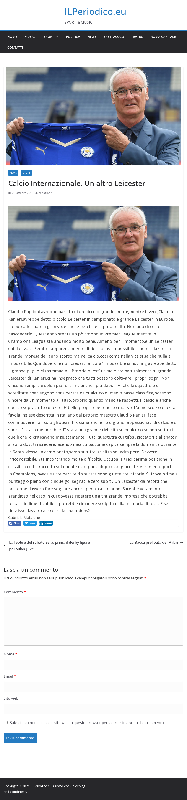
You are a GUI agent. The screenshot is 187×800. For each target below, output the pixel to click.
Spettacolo (114, 36)
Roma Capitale (163, 36)
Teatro (137, 36)
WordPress (18, 792)
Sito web (11, 698)
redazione (45, 193)
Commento (15, 591)
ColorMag (77, 786)
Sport (49, 36)
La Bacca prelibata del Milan (154, 542)
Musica (30, 36)
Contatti (15, 47)
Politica (73, 36)
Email (10, 676)
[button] (56, 36)
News (91, 36)
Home (12, 36)
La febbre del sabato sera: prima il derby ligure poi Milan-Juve (49, 545)
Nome (10, 654)
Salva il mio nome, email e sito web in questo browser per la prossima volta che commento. (87, 722)
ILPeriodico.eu (95, 11)
